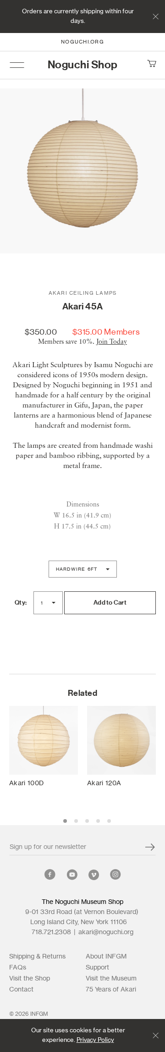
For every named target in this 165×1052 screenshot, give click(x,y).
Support (97, 967)
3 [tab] (87, 821)
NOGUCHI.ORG (82, 41)
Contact (21, 989)
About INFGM (106, 956)
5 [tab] (109, 821)
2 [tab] (76, 821)
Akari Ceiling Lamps (83, 293)
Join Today (111, 342)
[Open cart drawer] (151, 65)
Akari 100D (26, 783)
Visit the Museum (111, 978)
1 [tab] (65, 821)
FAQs (17, 967)
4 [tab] (98, 821)
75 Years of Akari (111, 989)
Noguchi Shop (83, 65)
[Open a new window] (49, 876)
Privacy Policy (95, 1040)
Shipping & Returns (37, 956)
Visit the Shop (29, 978)
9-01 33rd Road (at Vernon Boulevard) (82, 912)
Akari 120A (104, 783)
